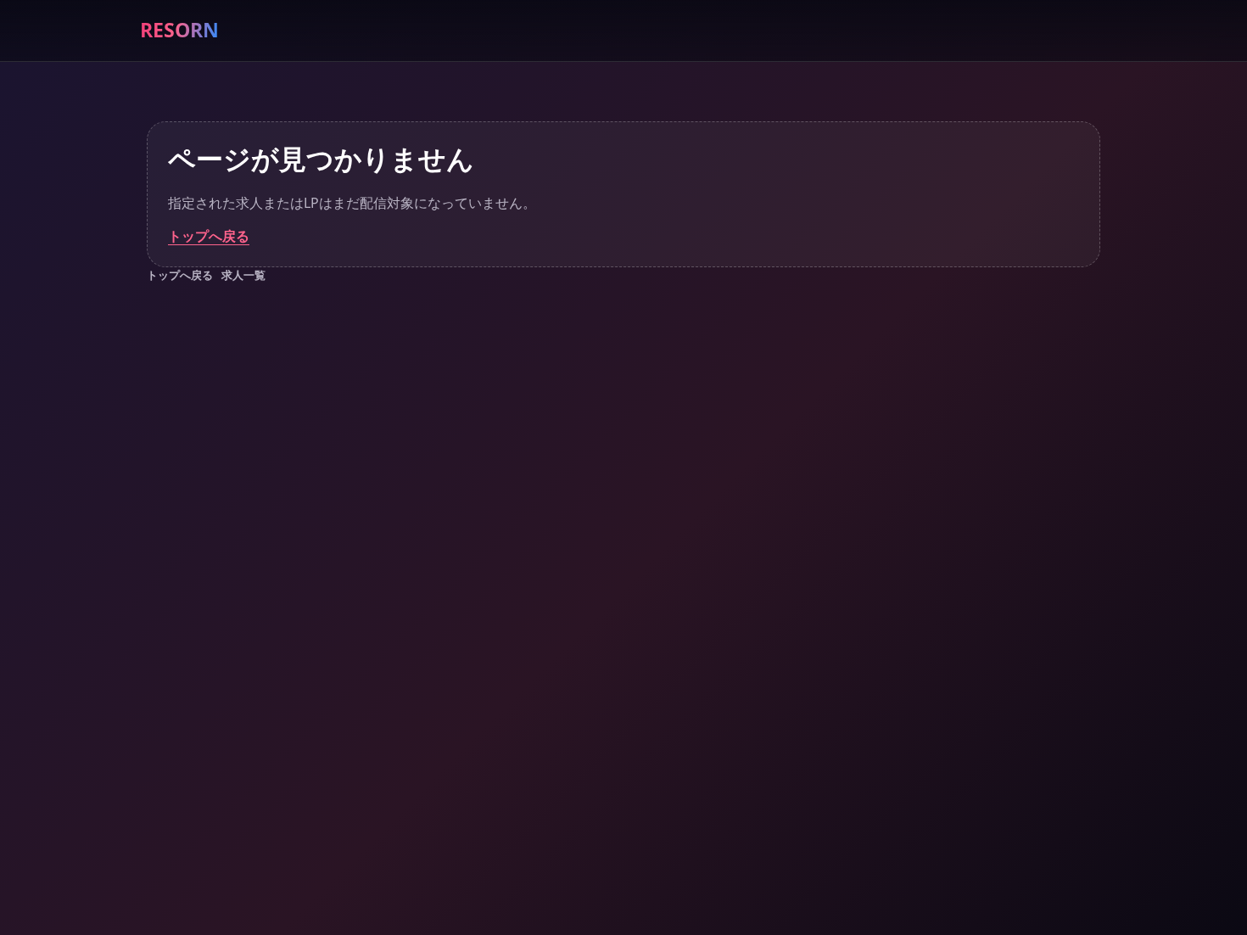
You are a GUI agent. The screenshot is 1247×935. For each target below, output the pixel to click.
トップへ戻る (208, 236)
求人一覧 (243, 275)
